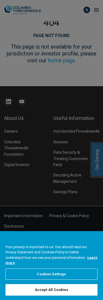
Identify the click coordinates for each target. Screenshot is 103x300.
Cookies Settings (51, 274)
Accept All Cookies (51, 290)
